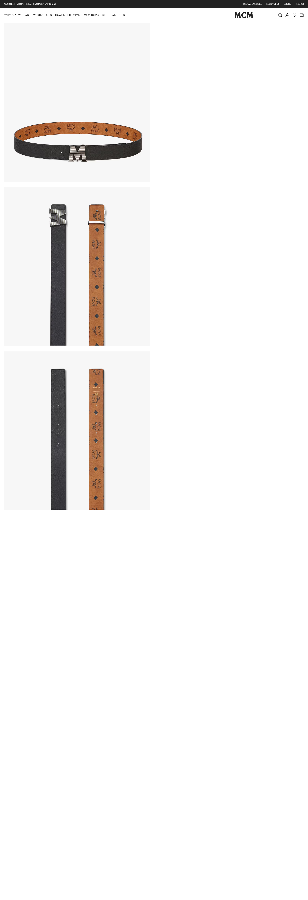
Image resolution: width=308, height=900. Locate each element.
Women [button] (38, 15)
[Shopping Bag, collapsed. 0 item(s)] (301, 15)
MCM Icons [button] (91, 15)
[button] (77, 102)
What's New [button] (12, 15)
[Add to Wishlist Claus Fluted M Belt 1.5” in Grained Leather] (275, 27)
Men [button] (49, 15)
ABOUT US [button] (118, 15)
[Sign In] (287, 15)
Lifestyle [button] (74, 15)
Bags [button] (27, 15)
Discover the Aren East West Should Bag (36, 4)
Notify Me (229, 67)
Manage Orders (252, 4)
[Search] (280, 15)
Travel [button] (60, 15)
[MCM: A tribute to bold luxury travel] (243, 17)
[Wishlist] (294, 15)
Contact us (272, 4)
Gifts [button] (105, 15)
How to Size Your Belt (192, 52)
